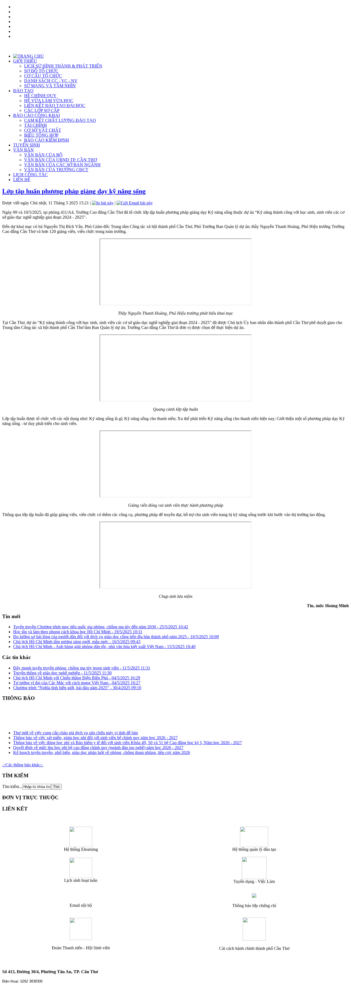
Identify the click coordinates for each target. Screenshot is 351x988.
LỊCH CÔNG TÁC (30, 174)
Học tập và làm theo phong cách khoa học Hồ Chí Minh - (77, 631)
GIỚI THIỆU (25, 61)
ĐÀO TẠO (23, 90)
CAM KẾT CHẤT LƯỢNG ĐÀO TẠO (60, 120)
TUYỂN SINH (26, 145)
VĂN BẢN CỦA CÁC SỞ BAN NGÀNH (62, 164)
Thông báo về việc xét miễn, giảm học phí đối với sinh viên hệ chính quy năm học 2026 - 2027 (95, 735)
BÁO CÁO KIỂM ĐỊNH (46, 140)
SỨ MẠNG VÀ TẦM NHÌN (50, 85)
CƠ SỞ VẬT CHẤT (42, 130)
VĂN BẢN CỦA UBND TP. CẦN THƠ (60, 159)
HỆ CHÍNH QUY (40, 95)
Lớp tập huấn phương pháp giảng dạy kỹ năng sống (74, 191)
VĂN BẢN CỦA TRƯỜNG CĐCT (56, 169)
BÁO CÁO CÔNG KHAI (36, 115)
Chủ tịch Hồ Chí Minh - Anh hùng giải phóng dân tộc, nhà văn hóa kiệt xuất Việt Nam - (104, 646)
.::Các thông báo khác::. (22, 764)
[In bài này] (103, 203)
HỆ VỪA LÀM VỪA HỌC (48, 100)
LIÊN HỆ (21, 179)
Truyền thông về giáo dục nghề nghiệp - (62, 673)
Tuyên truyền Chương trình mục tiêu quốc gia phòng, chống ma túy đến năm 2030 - (100, 626)
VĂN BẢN (23, 150)
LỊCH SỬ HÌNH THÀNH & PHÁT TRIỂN (63, 66)
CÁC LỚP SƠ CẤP (42, 110)
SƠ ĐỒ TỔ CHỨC (41, 71)
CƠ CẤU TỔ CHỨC (43, 76)
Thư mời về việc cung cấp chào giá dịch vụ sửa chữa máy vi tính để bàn (75, 730)
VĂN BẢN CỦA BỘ (43, 155)
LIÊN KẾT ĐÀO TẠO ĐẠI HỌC (54, 105)
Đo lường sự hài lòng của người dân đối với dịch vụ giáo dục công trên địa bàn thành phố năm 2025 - (116, 636)
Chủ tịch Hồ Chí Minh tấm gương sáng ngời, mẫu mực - (76, 641)
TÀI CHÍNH (35, 125)
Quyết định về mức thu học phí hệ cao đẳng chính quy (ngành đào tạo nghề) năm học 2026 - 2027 (98, 744)
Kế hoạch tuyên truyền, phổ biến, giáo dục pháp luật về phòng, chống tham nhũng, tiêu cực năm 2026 (101, 749)
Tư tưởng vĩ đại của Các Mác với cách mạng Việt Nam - (76, 682)
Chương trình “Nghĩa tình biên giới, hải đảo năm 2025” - (77, 687)
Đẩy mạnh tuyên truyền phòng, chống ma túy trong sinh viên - (81, 668)
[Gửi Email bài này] (135, 203)
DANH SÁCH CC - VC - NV (51, 80)
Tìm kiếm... (12, 786)
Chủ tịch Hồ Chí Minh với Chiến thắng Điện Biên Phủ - (76, 677)
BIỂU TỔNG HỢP (41, 135)
